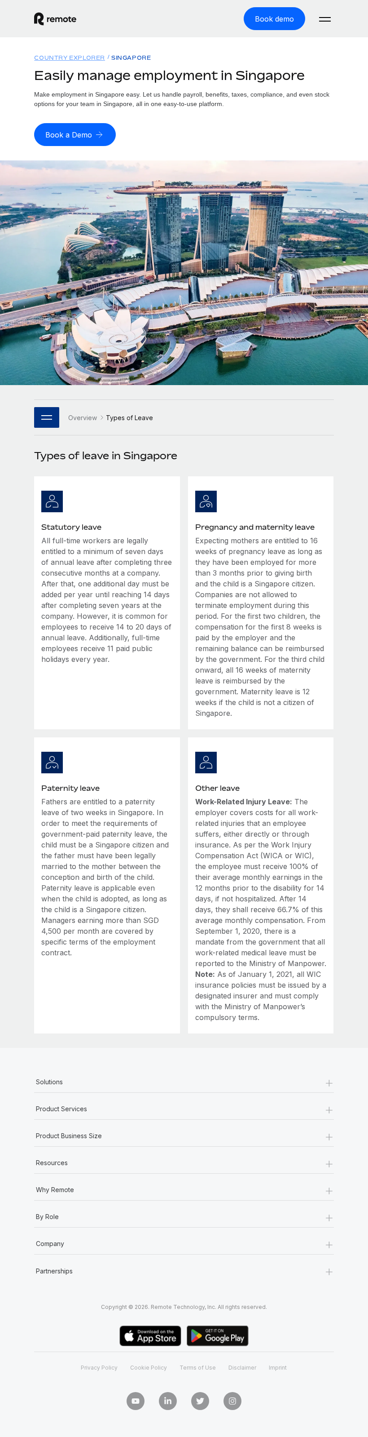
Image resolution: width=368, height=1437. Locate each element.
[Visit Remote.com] (55, 19)
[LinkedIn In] (168, 1401)
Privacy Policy (99, 1367)
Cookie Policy (148, 1367)
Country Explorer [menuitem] (69, 57)
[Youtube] (136, 1401)
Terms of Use (198, 1367)
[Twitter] (200, 1401)
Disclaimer (242, 1367)
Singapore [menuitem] (131, 57)
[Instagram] (232, 1401)
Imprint (278, 1367)
